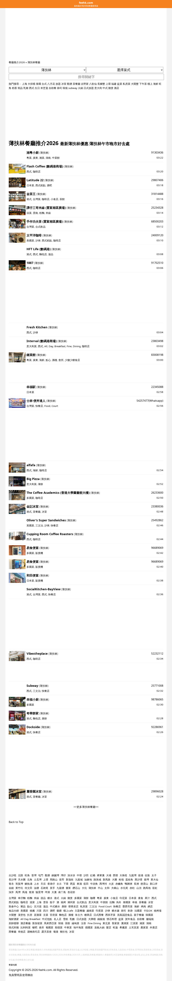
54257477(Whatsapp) (150, 400)
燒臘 (32, 910)
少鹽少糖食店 (72, 360)
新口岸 (153, 883)
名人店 (57, 919)
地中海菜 (78, 927)
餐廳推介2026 (17, 62)
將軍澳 (100, 875)
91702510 (157, 263)
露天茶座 (46, 931)
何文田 (28, 888)
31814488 (157, 194)
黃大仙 (154, 879)
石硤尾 (44, 888)
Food (47, 406)
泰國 (38, 83)
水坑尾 (124, 888)
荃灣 (33, 875)
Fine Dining (94, 923)
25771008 (157, 685)
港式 (29, 199)
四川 (45, 910)
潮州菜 (71, 902)
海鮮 (155, 83)
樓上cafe (68, 910)
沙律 (37, 240)
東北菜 (106, 923)
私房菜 (126, 83)
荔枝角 (129, 879)
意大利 (98, 88)
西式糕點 (40, 185)
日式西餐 (99, 914)
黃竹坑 (19, 888)
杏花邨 (71, 892)
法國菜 (138, 910)
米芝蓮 (44, 88)
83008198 (157, 355)
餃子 (52, 902)
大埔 (108, 875)
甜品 (43, 898)
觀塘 (69, 83)
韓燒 (65, 88)
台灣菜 (36, 199)
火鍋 (80, 88)
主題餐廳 (80, 910)
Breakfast (59, 346)
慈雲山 (144, 883)
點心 (48, 360)
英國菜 (30, 525)
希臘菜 (123, 927)
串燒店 (22, 931)
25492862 (157, 520)
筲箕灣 (19, 883)
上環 (108, 83)
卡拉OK (148, 910)
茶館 (62, 199)
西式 (31, 88)
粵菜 (29, 157)
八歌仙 (93, 83)
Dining (77, 346)
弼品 (20, 88)
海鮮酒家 (14, 919)
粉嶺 (121, 879)
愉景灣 (39, 892)
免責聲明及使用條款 (21, 975)
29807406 (157, 180)
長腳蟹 (101, 83)
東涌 (79, 883)
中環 (79, 875)
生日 (37, 88)
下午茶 (143, 83)
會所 (60, 360)
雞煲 (110, 88)
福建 (113, 83)
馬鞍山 (53, 879)
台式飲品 (40, 226)
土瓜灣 (37, 879)
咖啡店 (36, 171)
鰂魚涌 (28, 883)
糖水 (49, 898)
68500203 (157, 221)
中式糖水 (55, 906)
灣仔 (63, 875)
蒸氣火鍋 (99, 927)
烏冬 (118, 902)
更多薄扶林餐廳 (86, 807)
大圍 (114, 879)
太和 (107, 888)
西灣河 (103, 883)
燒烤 (63, 902)
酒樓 (54, 360)
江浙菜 (134, 923)
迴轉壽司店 (33, 931)
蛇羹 (115, 927)
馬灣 (17, 892)
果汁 (147, 898)
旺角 (27, 875)
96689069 (157, 548)
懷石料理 (112, 919)
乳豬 (25, 88)
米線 (48, 213)
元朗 (20, 875)
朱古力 (79, 914)
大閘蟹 (135, 83)
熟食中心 (14, 906)
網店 (150, 906)
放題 (58, 83)
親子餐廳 (139, 914)
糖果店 (88, 914)
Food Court (105, 906)
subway (72, 88)
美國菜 (30, 240)
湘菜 (41, 157)
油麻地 (88, 879)
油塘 (36, 888)
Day (51, 346)
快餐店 (39, 406)
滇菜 (29, 213)
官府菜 (53, 914)
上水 (36, 883)
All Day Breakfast (30, 919)
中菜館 (56, 157)
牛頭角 (94, 883)
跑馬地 (147, 888)
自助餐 (52, 88)
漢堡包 (22, 914)
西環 (115, 875)
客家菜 (115, 923)
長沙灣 (12, 879)
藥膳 (59, 910)
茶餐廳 (76, 83)
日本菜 (30, 185)
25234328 (157, 207)
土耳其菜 (134, 927)
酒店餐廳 (25, 923)
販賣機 (39, 553)
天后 (43, 883)
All (45, 346)
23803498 (157, 341)
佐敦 (147, 875)
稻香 (14, 88)
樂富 (68, 888)
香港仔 (51, 883)
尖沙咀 (12, 875)
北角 (29, 879)
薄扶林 (44, 153)
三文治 (39, 525)
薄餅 (40, 484)
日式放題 (89, 88)
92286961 (157, 727)
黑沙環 (138, 879)
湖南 (48, 157)
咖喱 (92, 898)
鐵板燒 (101, 919)
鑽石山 (76, 888)
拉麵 (112, 902)
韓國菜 (149, 914)
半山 (100, 888)
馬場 (24, 892)
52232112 (157, 653)
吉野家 (85, 83)
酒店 (116, 88)
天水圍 (22, 879)
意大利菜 (32, 346)
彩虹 (154, 888)
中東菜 (68, 927)
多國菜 (30, 497)
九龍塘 (60, 888)
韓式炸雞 (14, 927)
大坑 (84, 888)
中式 (105, 88)
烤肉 (143, 906)
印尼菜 (123, 898)
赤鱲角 (119, 883)
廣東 (35, 157)
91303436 (157, 152)
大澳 (54, 892)
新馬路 (106, 879)
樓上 (150, 83)
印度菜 (99, 910)
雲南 (35, 213)
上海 (24, 83)
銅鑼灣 (55, 875)
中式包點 (47, 919)
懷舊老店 (73, 906)
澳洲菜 (125, 923)
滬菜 (32, 902)
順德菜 (58, 927)
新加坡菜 (37, 923)
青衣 (11, 883)
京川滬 (37, 906)
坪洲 (47, 892)
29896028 (157, 791)
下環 (65, 883)
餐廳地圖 (13, 964)
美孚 (52, 888)
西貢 (72, 883)
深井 (11, 892)
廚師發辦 (14, 923)
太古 (59, 883)
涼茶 (83, 923)
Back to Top (16, 822)
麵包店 (43, 254)
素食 (140, 898)
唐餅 (44, 718)
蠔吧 (34, 927)
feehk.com (45, 970)
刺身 (130, 910)
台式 (44, 83)
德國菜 (89, 927)
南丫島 (62, 892)
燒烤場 (157, 910)
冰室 (63, 83)
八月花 (51, 83)
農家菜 (144, 927)
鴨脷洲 (128, 883)
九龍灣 (132, 875)
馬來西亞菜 (50, 923)
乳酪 (72, 919)
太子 (154, 875)
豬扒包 (64, 931)
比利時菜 (25, 927)
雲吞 (45, 902)
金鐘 (11, 888)
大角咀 (123, 875)
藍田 (86, 883)
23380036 (157, 506)
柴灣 (146, 879)
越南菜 (90, 910)
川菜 (38, 910)
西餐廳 (12, 931)
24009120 (157, 235)
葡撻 (55, 931)
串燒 (134, 902)
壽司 (59, 88)
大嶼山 (115, 888)
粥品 (23, 906)
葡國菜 (49, 927)
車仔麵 (22, 898)
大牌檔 (92, 919)
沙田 (86, 875)
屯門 (40, 875)
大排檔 (31, 83)
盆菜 (119, 83)
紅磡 (92, 875)
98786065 (157, 699)
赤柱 (132, 888)
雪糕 (65, 919)
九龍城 (79, 879)
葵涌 (140, 875)
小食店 (54, 199)
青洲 (31, 892)
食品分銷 (14, 910)
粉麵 (41, 213)
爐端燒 (150, 919)
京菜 (45, 914)
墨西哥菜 (127, 906)
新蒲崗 (69, 879)
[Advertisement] (86, 35)
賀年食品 (130, 919)
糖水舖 (115, 910)
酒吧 (49, 185)
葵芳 (61, 879)
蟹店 (108, 927)
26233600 (157, 492)
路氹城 (97, 879)
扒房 (29, 914)
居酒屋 (37, 914)
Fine (69, 346)
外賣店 (153, 927)
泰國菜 (127, 902)
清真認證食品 (124, 914)
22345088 (157, 387)
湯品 (50, 254)
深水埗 (71, 875)
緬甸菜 (75, 923)
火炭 (111, 883)
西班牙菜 (110, 914)
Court (55, 406)
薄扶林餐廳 (34, 62)
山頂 (138, 888)
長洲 (136, 883)
